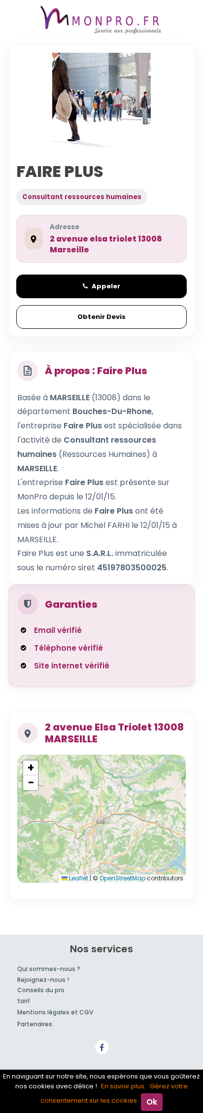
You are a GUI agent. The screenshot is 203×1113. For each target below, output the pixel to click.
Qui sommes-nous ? (48, 969)
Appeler (106, 286)
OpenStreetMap (122, 878)
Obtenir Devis (101, 316)
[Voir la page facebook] (101, 1047)
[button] (30, 768)
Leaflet (78, 878)
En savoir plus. (123, 1086)
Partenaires (34, 1024)
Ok (151, 1102)
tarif (23, 1001)
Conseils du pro (41, 990)
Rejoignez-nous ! (43, 979)
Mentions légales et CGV (55, 1012)
